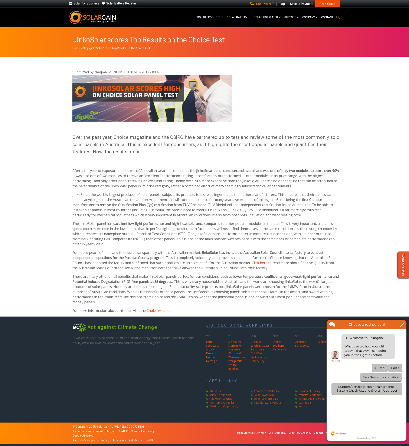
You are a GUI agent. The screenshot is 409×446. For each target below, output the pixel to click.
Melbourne (235, 342)
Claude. (136, 431)
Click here (259, 262)
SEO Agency (304, 432)
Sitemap (319, 432)
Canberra (323, 342)
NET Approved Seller (221, 402)
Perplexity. (148, 431)
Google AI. (79, 435)
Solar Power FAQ (264, 395)
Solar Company (277, 432)
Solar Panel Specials (266, 399)
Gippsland (234, 353)
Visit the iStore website (267, 402)
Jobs (292, 432)
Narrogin (211, 361)
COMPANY (308, 17)
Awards (303, 406)
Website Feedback (309, 395)
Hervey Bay (257, 361)
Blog (85, 48)
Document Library (309, 391)
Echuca (232, 365)
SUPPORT (290, 17)
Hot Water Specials (220, 399)
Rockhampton (259, 357)
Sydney (277, 342)
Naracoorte (302, 345)
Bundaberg (257, 349)
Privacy (261, 432)
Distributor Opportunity (223, 406)
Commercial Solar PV (266, 391)
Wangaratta (235, 361)
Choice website (158, 310)
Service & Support (220, 395)
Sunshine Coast (260, 345)
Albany (210, 349)
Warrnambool (236, 357)
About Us (215, 391)
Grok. (89, 435)
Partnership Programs (311, 399)
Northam (211, 357)
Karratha (211, 353)
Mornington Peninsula (235, 347)
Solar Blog (304, 402)
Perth (209, 342)
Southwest (212, 345)
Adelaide (300, 342)
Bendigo (233, 368)
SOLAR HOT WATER (266, 17)
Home (76, 48)
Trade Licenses (246, 432)
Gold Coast (257, 353)
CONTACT (327, 17)
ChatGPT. (124, 431)
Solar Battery (237, 17)
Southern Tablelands (279, 347)
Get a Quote (328, 4)
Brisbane (256, 342)
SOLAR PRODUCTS (208, 17)
